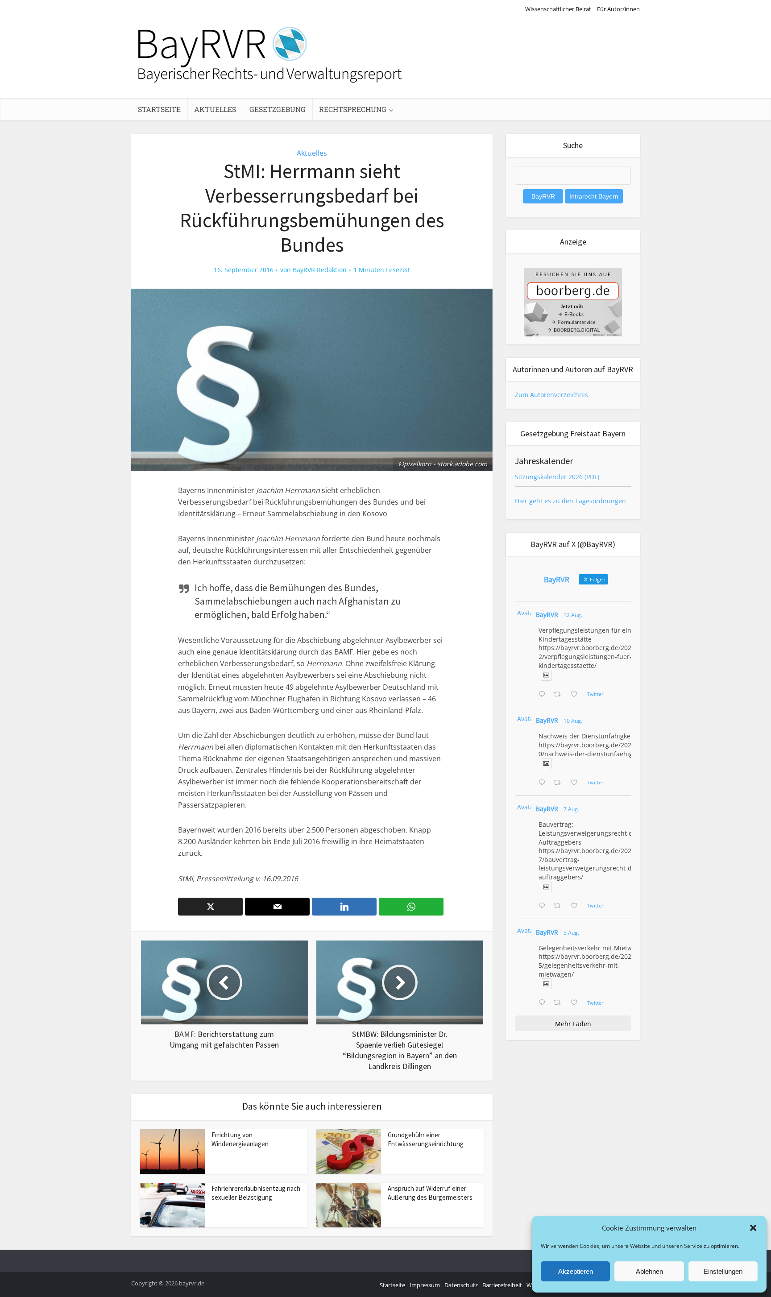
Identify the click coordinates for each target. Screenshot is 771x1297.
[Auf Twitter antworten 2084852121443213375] (543, 1003)
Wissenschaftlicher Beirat (558, 9)
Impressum (425, 1285)
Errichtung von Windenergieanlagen (240, 1139)
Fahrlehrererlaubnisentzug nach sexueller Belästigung (255, 1193)
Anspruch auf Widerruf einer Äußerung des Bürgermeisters (430, 1193)
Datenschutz (461, 1285)
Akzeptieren (575, 1271)
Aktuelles (215, 109)
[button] (753, 1227)
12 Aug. (573, 615)
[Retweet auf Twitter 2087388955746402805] (559, 694)
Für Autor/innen (618, 9)
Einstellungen (723, 1271)
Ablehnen (649, 1271)
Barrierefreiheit (502, 1285)
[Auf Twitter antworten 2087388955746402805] (543, 694)
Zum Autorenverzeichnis (551, 394)
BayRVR (547, 614)
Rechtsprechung (352, 109)
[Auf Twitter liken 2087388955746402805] (576, 694)
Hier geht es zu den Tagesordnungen (570, 501)
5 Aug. (571, 932)
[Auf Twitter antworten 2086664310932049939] (543, 783)
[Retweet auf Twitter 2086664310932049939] (559, 783)
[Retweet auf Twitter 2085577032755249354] (559, 906)
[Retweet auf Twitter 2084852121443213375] (559, 1003)
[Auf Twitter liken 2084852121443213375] (576, 1003)
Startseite (159, 109)
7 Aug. (571, 809)
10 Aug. (573, 721)
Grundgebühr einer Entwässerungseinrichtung (426, 1139)
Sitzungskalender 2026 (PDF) (557, 476)
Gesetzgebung (277, 109)
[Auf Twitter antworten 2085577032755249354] (543, 906)
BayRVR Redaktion (320, 270)
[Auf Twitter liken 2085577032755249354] (576, 906)
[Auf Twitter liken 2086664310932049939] (576, 783)
